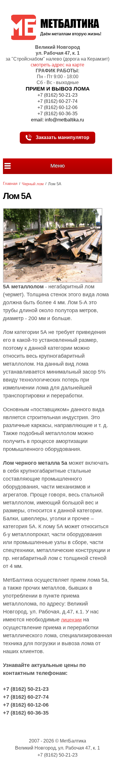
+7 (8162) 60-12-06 (57, 107)
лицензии (71, 619)
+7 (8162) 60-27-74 (57, 101)
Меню (57, 166)
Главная (10, 183)
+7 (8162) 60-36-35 (57, 113)
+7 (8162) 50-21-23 (57, 95)
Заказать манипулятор (61, 137)
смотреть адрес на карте (57, 64)
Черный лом (33, 184)
